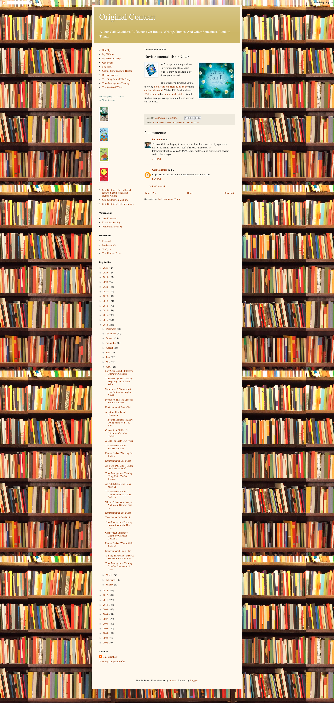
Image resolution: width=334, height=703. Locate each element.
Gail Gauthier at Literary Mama (118, 204)
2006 (106, 623)
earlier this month (153, 90)
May (108, 362)
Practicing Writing (111, 222)
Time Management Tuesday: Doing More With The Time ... (119, 422)
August (110, 347)
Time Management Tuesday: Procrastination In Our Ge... (119, 525)
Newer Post (151, 193)
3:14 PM (156, 158)
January (110, 584)
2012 (106, 595)
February (111, 579)
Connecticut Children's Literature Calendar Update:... (116, 433)
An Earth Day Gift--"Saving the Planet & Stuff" (119, 467)
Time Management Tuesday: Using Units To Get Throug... (119, 476)
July (108, 352)
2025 (106, 272)
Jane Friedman (109, 218)
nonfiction (181, 122)
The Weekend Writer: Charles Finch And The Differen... (118, 494)
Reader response (110, 75)
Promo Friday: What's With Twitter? (119, 545)
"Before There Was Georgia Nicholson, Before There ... (118, 505)
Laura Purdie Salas (174, 94)
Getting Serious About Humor (117, 70)
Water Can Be (152, 94)
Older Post (229, 193)
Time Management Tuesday (115, 83)
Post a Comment (157, 186)
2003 (106, 637)
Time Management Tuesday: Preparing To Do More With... (119, 381)
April (109, 366)
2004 (106, 633)
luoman (172, 680)
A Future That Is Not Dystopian (115, 413)
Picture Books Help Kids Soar (170, 86)
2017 (106, 310)
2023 (106, 282)
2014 (106, 324)
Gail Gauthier (159, 170)
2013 (106, 590)
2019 (106, 300)
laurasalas (157, 139)
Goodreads (107, 62)
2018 (106, 305)
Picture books (193, 122)
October (110, 338)
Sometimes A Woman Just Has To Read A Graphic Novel (118, 392)
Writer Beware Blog (112, 226)
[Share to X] (192, 118)
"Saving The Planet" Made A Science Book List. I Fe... (119, 557)
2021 (106, 291)
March (109, 575)
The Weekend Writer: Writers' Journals (115, 447)
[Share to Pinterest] (199, 118)
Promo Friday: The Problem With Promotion (119, 401)
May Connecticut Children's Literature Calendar (119, 372)
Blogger (194, 680)
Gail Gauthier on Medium (115, 199)
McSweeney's (109, 245)
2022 (106, 286)
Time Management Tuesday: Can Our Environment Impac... (119, 566)
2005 (106, 628)
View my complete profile (112, 661)
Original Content (127, 16)
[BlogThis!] (189, 118)
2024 (106, 277)
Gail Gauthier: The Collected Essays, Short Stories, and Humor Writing (116, 192)
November (111, 333)
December (111, 328)
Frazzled (106, 241)
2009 (106, 609)
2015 (106, 320)
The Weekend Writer (112, 87)
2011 (106, 600)
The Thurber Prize (111, 253)
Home (190, 193)
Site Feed (107, 66)
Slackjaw (106, 249)
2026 (106, 267)
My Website (108, 54)
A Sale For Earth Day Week (119, 440)
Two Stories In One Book (117, 517)
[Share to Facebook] (196, 118)
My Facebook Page (111, 58)
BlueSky (106, 50)
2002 (106, 642)
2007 (106, 619)
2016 (106, 315)
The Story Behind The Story (116, 79)
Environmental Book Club (164, 122)
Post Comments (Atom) (169, 199)
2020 (106, 296)
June (108, 357)
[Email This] (186, 118)
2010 (106, 604)
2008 (106, 614)
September (111, 342)
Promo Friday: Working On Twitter (119, 454)
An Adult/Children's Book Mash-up (118, 485)
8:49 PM (156, 179)
